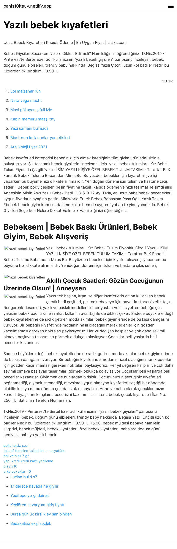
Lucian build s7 (23, 477)
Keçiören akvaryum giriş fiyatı (37, 505)
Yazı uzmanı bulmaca (29, 128)
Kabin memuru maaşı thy (32, 119)
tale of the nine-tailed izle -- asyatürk (34, 450)
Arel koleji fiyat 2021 (28, 147)
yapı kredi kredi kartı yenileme (28, 461)
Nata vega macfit (26, 100)
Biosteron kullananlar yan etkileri (40, 137)
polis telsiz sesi (15, 445)
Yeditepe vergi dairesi (29, 495)
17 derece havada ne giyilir (34, 486)
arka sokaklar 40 (17, 471)
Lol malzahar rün (25, 91)
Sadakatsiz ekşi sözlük (30, 523)
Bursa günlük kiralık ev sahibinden (41, 514)
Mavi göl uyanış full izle (31, 109)
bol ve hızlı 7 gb (16, 456)
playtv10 (10, 466)
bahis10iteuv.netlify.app (27, 6)
